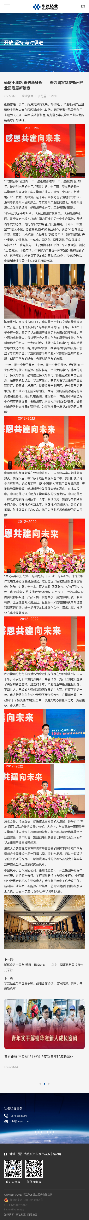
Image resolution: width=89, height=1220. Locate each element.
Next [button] (85, 1041)
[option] (44, 1034)
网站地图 (32, 1214)
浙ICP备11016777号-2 (16, 1205)
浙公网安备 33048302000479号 (26, 1200)
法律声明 (9, 1214)
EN (83, 6)
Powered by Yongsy (14, 1209)
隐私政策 (21, 1214)
